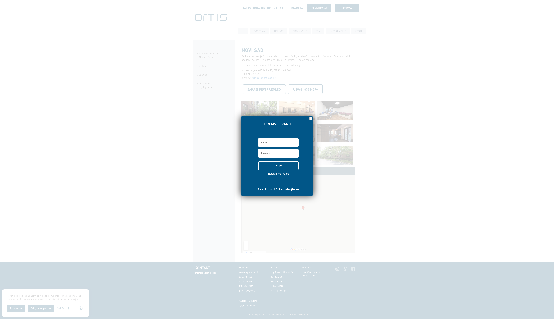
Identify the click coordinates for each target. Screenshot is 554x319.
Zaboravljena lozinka (278, 174)
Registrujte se (288, 189)
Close (310, 118)
